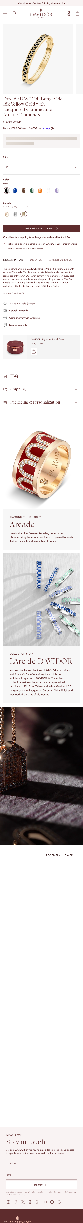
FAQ (14, 376)
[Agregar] (34, 351)
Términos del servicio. (17, 1194)
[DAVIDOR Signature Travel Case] (15, 347)
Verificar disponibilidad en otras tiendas (25, 248)
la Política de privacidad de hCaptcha (60, 1192)
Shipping (18, 389)
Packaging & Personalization (35, 402)
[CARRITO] (77, 13)
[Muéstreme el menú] (5, 13)
